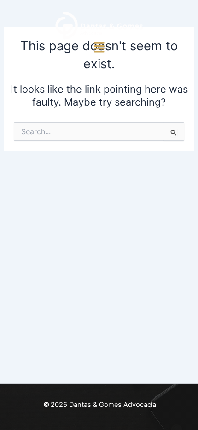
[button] (99, 48)
